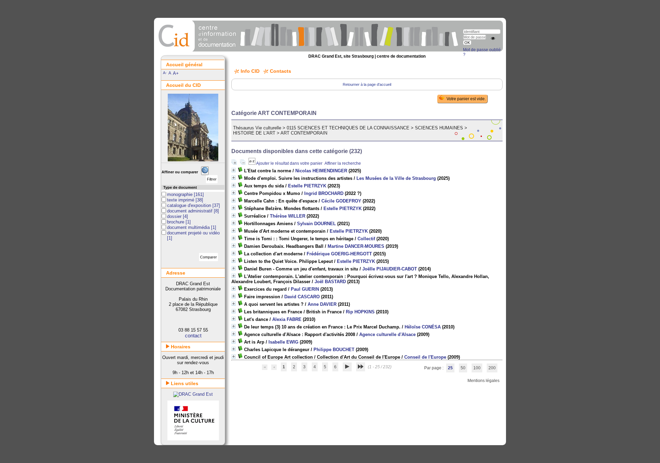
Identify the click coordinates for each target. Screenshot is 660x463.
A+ (176, 73)
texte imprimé (181, 199)
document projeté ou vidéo (193, 232)
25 (450, 368)
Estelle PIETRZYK (307, 185)
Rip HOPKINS (360, 311)
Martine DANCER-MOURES (356, 246)
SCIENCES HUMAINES (439, 127)
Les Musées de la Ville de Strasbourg (396, 178)
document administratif (190, 210)
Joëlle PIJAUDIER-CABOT (389, 268)
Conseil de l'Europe (425, 357)
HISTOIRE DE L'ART (254, 133)
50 (463, 368)
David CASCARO (302, 296)
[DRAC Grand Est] (193, 394)
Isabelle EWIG (283, 342)
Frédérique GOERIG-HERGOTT (339, 253)
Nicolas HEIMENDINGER (321, 170)
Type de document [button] (180, 187)
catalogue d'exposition (189, 205)
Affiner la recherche (342, 163)
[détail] (233, 170)
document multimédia (189, 227)
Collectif (366, 238)
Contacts (280, 71)
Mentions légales (483, 380)
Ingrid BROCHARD (323, 193)
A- (165, 73)
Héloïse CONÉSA (423, 326)
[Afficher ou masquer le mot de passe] (493, 38)
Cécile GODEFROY (341, 201)
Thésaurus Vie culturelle (257, 127)
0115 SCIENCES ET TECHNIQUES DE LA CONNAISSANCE (348, 127)
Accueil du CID (183, 85)
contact (193, 335)
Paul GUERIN (305, 289)
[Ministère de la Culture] (193, 438)
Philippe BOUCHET (334, 349)
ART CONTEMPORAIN (303, 133)
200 (492, 368)
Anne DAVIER (322, 304)
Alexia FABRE (286, 319)
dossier (175, 216)
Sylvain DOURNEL (316, 223)
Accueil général (184, 64)
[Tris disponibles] (252, 163)
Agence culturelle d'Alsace (387, 334)
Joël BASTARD (330, 281)
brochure (176, 221)
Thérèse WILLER (287, 216)
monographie (180, 194)
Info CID (250, 71)
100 (477, 368)
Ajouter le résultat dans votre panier (289, 163)
